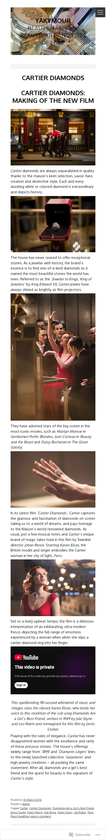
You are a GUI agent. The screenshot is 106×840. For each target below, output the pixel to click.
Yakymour (53, 20)
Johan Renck (35, 812)
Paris (90, 812)
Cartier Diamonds (40, 808)
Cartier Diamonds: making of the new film (53, 96)
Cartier (24, 808)
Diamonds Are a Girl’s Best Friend (73, 808)
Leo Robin (80, 812)
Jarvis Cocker (18, 812)
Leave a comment (40, 816)
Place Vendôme (20, 816)
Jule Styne (50, 812)
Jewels (26, 804)
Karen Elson (65, 812)
